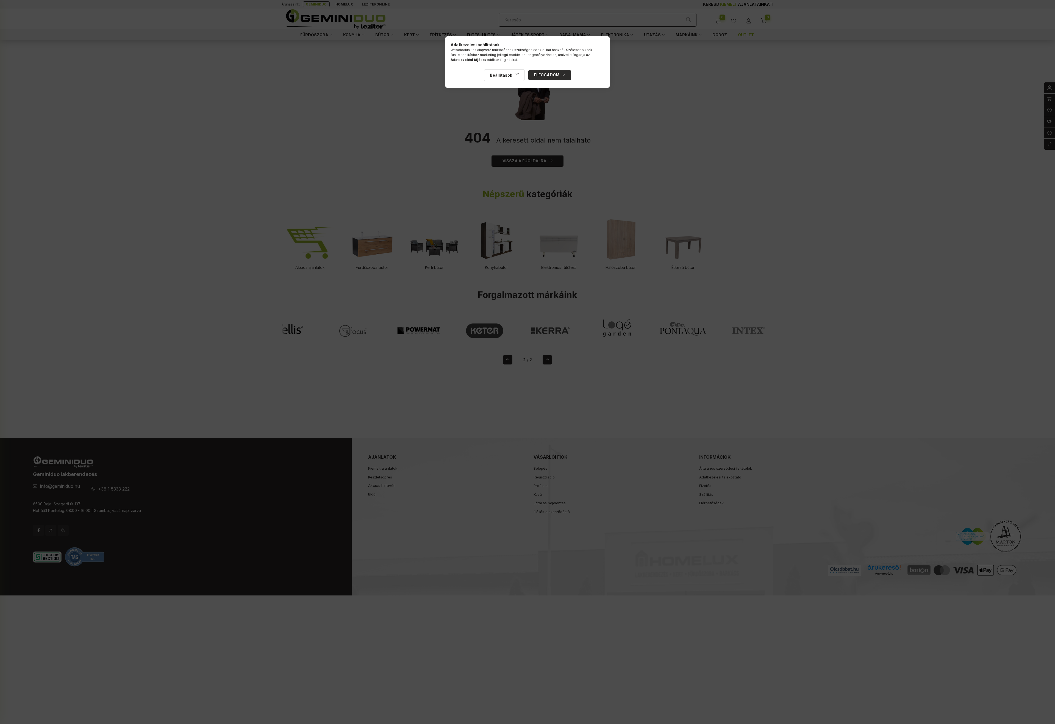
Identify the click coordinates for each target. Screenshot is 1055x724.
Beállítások (501, 75)
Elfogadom (546, 75)
